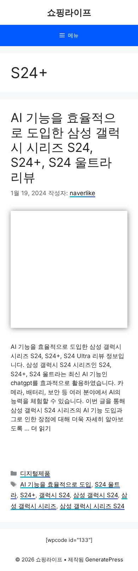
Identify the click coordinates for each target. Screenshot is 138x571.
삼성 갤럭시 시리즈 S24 (92, 506)
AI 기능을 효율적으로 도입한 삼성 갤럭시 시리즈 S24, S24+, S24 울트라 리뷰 (65, 147)
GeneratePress (104, 559)
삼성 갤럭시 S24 (95, 495)
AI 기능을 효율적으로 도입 (55, 484)
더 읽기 (41, 428)
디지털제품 (35, 473)
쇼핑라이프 (69, 12)
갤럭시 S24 (54, 495)
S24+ (27, 495)
